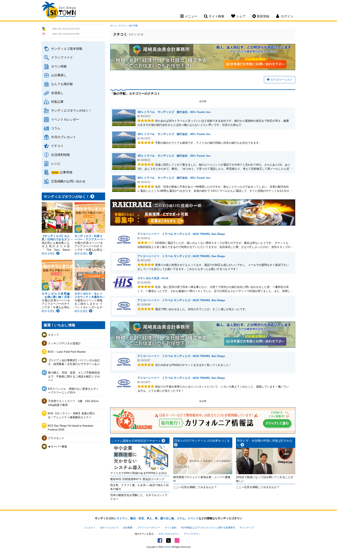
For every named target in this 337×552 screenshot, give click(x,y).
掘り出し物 (167, 518)
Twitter (168, 540)
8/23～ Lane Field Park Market (67, 351)
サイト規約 (170, 527)
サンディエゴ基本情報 (66, 48)
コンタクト (89, 527)
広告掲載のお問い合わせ (68, 181)
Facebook (160, 540)
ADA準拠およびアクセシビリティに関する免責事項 (208, 527)
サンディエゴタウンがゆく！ (71, 110)
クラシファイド (62, 57)
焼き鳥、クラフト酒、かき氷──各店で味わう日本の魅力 (139, 487)
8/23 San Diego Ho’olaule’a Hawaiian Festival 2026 (70, 427)
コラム (55, 128)
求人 (149, 518)
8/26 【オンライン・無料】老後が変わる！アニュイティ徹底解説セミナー (71, 415)
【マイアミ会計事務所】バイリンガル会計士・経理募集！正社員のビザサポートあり (74, 362)
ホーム (113, 25)
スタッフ (53, 334)
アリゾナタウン (192, 533)
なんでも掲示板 (62, 84)
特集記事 (57, 101)
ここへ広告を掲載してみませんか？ (195, 487)
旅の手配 (133, 25)
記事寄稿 (66, 172)
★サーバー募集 (57, 446)
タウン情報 (59, 66)
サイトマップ (246, 527)
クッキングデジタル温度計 (64, 343)
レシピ (55, 163)
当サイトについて (109, 527)
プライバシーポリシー (148, 527)
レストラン (121, 518)
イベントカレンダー (65, 119)
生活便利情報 (60, 154)
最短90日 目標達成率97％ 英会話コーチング (137, 479)
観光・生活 (137, 518)
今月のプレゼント (63, 137)
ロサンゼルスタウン (168, 533)
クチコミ (57, 145)
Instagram (177, 540)
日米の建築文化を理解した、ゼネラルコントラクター (139, 497)
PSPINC (167, 547)
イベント (193, 518)
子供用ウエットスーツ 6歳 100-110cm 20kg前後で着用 (73, 402)
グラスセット (56, 438)
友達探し (57, 93)
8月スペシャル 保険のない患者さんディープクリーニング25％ (73, 390)
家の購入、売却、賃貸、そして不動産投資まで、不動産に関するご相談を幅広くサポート (74, 376)
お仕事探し (59, 75)
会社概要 (127, 527)
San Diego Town (59, 10)
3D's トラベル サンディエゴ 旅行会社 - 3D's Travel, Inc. (174, 112)
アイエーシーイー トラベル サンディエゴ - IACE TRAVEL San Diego (181, 233)
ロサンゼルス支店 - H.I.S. (153, 278)
